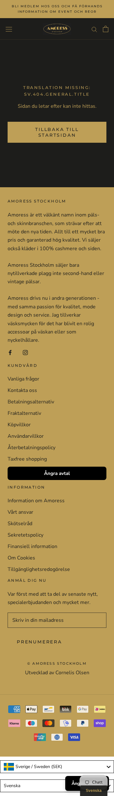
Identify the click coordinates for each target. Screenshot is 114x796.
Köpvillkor (19, 424)
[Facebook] (10, 352)
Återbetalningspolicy (31, 447)
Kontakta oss (22, 390)
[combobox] (57, 766)
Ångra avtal (57, 473)
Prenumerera (39, 642)
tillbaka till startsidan (57, 132)
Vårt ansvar (20, 512)
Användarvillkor (26, 436)
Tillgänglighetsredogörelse (39, 569)
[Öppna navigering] (9, 28)
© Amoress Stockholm (57, 663)
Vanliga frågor (23, 378)
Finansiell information (32, 546)
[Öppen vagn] (105, 29)
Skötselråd (20, 523)
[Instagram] (25, 352)
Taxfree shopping (27, 459)
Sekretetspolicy (25, 535)
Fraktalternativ (24, 413)
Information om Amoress (36, 500)
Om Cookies (21, 557)
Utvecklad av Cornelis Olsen (57, 672)
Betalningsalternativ (31, 401)
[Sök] (94, 29)
